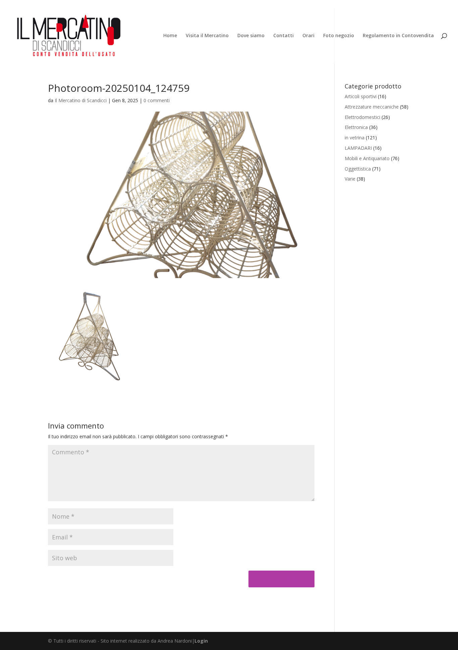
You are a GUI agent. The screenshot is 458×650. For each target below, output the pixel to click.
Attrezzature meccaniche (372, 107)
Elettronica (356, 127)
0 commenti (157, 100)
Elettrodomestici (362, 117)
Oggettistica (358, 169)
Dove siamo (251, 36)
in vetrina (354, 137)
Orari (308, 36)
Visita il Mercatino (207, 36)
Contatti (283, 36)
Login (201, 641)
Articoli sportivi (361, 96)
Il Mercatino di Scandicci (81, 100)
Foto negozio (338, 36)
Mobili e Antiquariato (367, 158)
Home (170, 36)
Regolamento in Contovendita (398, 36)
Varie (350, 179)
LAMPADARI (358, 148)
